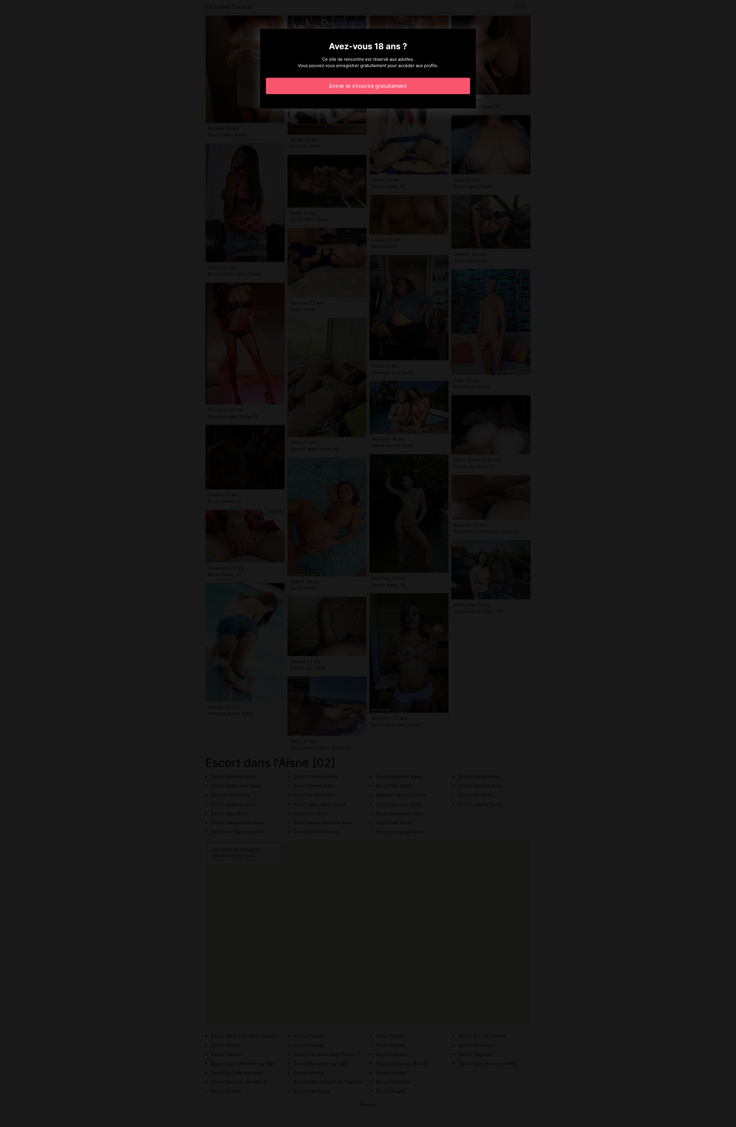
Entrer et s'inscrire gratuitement (368, 86)
